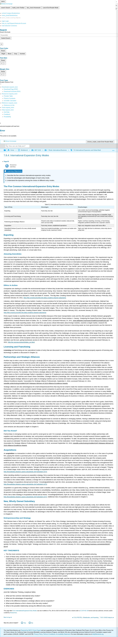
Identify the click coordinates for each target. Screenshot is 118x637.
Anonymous (13, 612)
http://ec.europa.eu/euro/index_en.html (21, 342)
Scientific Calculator (10, 100)
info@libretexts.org (97, 634)
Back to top (7, 617)
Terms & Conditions (49, 634)
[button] (7, 114)
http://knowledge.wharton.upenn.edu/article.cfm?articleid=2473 (25, 472)
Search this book (5, 32)
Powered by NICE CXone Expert (31, 630)
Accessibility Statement (63, 634)
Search (7, 146)
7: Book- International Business (57, 150)
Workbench (24, 150)
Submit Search (5, 38)
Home (12, 150)
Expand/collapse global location (113, 149)
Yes (25, 623)
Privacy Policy (38, 634)
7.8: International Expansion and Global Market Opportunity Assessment (95, 150)
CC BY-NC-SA (84, 610)
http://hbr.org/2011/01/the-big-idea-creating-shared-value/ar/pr (44, 298)
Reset (3, 50)
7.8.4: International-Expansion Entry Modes (25, 610)
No (32, 623)
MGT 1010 (37, 150)
